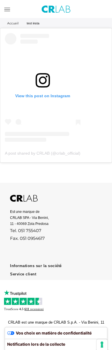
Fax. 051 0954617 (27, 238)
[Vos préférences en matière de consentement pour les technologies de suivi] (101, 344)
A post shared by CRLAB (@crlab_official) (42, 153)
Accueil (13, 23)
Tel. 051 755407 (25, 230)
